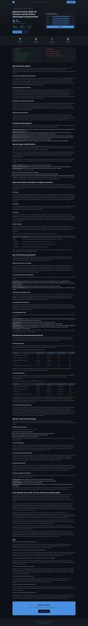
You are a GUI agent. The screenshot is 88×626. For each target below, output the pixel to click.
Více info (26, 31)
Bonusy (39, 2)
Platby (43, 2)
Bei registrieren (44, 611)
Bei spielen (60, 26)
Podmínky (47, 623)
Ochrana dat (41, 623)
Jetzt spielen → (71, 2)
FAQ (47, 2)
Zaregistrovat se (17, 31)
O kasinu (35, 2)
